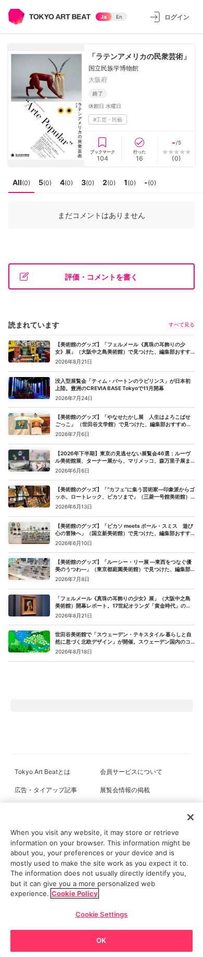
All (21, 182)
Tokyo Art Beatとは (42, 772)
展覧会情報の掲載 (125, 790)
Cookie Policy (75, 893)
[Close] (190, 817)
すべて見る (182, 324)
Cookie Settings (101, 914)
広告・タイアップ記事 (46, 790)
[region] (101, 880)
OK (101, 940)
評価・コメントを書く (101, 276)
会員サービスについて (131, 772)
